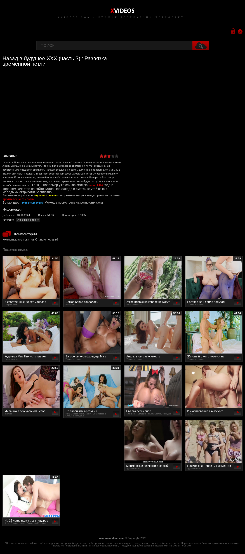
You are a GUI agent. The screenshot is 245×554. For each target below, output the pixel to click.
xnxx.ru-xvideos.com (111, 538)
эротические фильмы (18, 199)
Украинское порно (28, 220)
